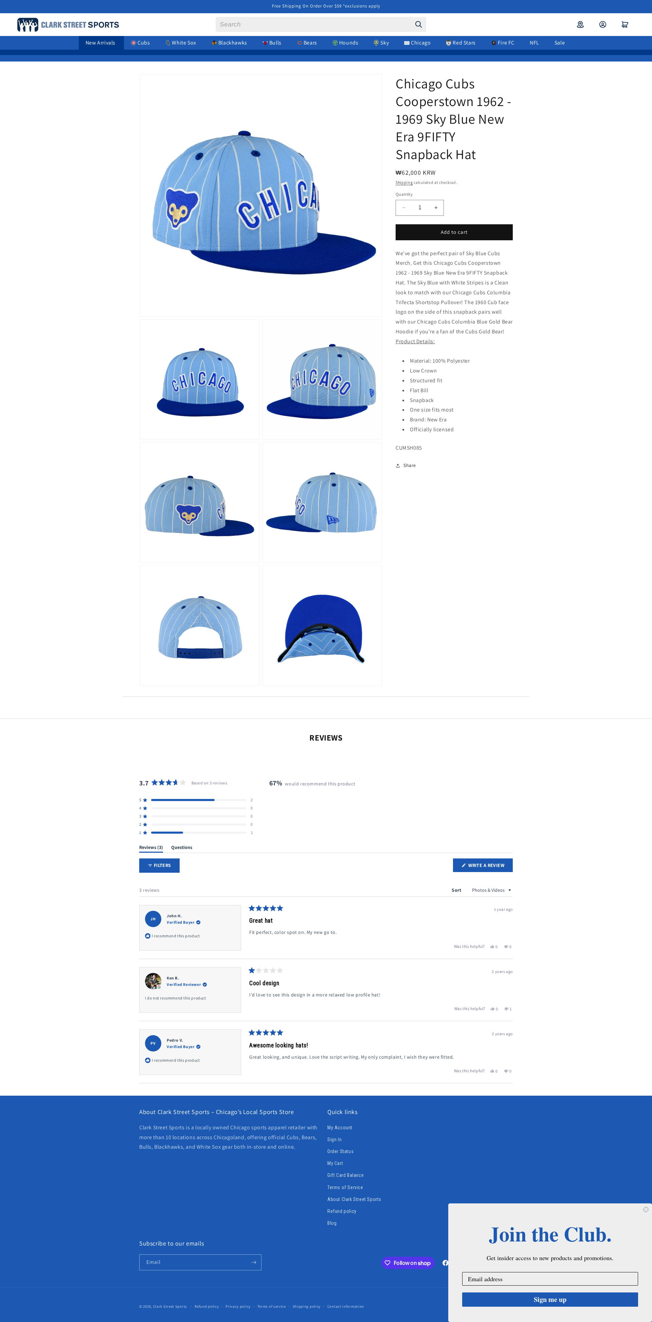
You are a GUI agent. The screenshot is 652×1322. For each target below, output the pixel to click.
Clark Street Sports (170, 1306)
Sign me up (550, 1299)
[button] (625, 24)
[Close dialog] (645, 1209)
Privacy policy (238, 1306)
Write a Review (490, 867)
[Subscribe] (253, 1262)
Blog (332, 1223)
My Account (339, 1127)
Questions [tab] (181, 848)
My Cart (335, 1163)
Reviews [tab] (151, 848)
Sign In (334, 1139)
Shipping (404, 182)
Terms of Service (345, 1187)
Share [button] (409, 465)
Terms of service (271, 1306)
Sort (457, 890)
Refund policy (342, 1211)
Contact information (345, 1306)
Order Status (340, 1151)
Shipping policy (307, 1306)
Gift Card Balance (345, 1175)
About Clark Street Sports (354, 1199)
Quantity (404, 194)
